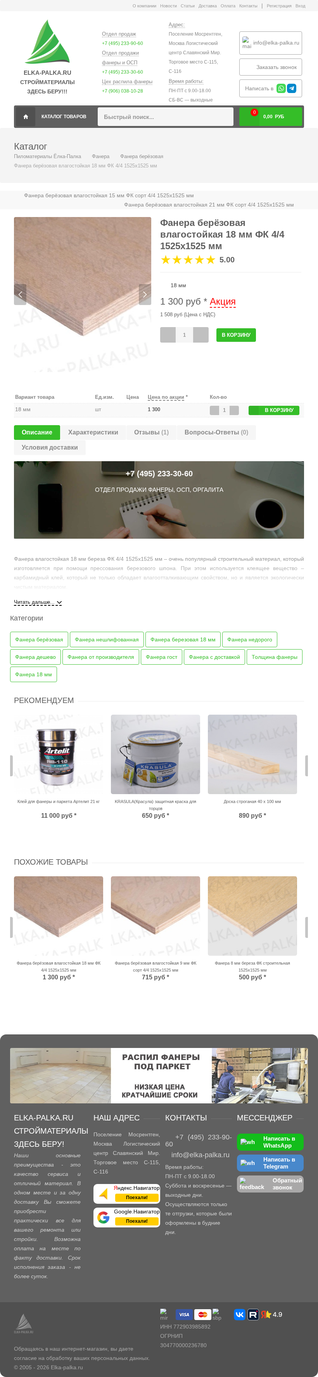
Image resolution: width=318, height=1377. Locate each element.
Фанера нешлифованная (107, 639)
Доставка (208, 5)
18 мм (23, 409)
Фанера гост (161, 657)
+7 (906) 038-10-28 (122, 91)
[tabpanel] (82, 294)
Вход (300, 5)
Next (145, 294)
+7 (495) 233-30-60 (122, 72)
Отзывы (151, 432)
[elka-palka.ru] (47, 42)
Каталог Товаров (63, 116)
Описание (37, 432)
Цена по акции (166, 397)
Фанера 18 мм (33, 674)
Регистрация (279, 5)
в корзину (279, 410)
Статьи (188, 5)
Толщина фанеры (274, 657)
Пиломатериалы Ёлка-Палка (25, 116)
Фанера (100, 156)
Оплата (228, 5)
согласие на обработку (43, 1358)
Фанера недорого (249, 639)
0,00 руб (269, 114)
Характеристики (93, 432)
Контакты (248, 5)
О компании (144, 5)
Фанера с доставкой (214, 657)
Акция (223, 301)
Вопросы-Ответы (216, 432)
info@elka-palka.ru (275, 42)
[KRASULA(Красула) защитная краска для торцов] (155, 754)
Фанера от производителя (100, 657)
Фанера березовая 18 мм (183, 639)
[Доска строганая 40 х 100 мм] (252, 754)
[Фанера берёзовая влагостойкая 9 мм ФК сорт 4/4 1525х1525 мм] (155, 916)
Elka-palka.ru (67, 1367)
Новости (168, 5)
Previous (20, 294)
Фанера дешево (35, 657)
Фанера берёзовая (141, 156)
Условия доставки (50, 447)
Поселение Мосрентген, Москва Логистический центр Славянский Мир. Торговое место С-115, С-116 (195, 52)
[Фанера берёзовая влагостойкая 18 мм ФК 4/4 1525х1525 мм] (58, 916)
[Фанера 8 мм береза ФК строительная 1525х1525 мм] (252, 916)
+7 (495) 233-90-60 (122, 43)
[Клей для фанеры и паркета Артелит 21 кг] (58, 754)
